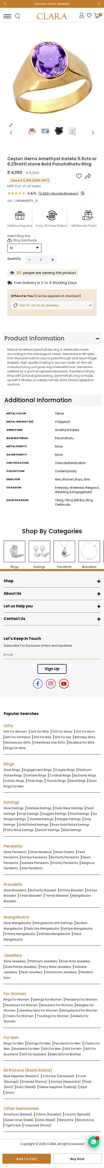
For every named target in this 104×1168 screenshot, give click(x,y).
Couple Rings (65, 770)
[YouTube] (64, 683)
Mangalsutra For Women (79, 1010)
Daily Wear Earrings (69, 808)
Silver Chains (64, 852)
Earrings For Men (39, 1043)
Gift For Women (15, 731)
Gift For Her (63, 737)
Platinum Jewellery (43, 961)
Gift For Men (52, 1049)
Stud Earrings (79, 814)
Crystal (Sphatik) (77, 1114)
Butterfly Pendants (65, 857)
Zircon (9, 1092)
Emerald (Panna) (34, 1082)
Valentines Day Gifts (49, 742)
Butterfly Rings (85, 775)
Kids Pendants (32, 868)
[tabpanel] (52, 78)
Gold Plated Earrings (33, 825)
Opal (83, 1087)
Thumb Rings (56, 781)
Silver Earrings (14, 808)
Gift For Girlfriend (17, 737)
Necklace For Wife (81, 742)
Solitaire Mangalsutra (54, 934)
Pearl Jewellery (32, 972)
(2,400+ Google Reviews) (58, 193)
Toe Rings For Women (53, 1016)
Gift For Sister (62, 731)
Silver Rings (12, 770)
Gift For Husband (33, 1054)
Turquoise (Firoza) (38, 1125)
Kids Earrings (72, 830)
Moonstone (85, 1120)
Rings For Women (16, 999)
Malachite (66, 1120)
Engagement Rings (37, 770)
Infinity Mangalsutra (20, 934)
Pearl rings (35, 781)
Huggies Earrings (54, 814)
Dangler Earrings (69, 819)
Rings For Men (14, 1043)
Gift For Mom (85, 731)
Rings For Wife (15, 748)
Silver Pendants (15, 852)
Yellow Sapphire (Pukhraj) (58, 1087)
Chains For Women (19, 1016)
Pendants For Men (67, 1043)
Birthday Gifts (84, 737)
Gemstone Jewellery (61, 972)
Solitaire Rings (35, 775)
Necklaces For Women (21, 1005)
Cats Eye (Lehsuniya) (58, 1076)
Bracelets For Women (57, 1005)
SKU (10, 201)
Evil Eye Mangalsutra (77, 928)
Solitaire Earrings (39, 808)
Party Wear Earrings (19, 830)
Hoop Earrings (29, 814)
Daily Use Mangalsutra (42, 928)
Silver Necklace (41, 852)
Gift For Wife (39, 731)
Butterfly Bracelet (43, 890)
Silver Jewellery (15, 961)
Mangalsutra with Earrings (53, 923)
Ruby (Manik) (26, 1087)
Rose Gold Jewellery (75, 961)
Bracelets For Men (26, 1049)
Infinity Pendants (65, 863)
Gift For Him (73, 1049)
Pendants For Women (81, 999)
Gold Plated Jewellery (21, 967)
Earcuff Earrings (48, 830)
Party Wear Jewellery (55, 967)
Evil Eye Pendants (34, 857)
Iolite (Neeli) (46, 1120)
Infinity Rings (14, 781)
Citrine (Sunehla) (48, 1114)
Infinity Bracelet (71, 890)
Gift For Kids (42, 737)
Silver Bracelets (15, 890)
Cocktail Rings (60, 775)
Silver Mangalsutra (17, 923)
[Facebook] (38, 683)
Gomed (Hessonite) (66, 1082)
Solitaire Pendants (35, 863)
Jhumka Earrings (41, 819)
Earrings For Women (47, 999)
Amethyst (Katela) (18, 1114)
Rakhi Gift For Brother (65, 1054)
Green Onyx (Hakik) (19, 1120)
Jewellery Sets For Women (38, 1010)
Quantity (14, 259)
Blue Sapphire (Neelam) (21, 1076)
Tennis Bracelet (57, 896)
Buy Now (77, 1159)
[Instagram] (51, 683)
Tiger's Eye (13, 1125)
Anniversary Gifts (18, 742)
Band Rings (77, 781)
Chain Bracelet (31, 896)
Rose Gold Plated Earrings (70, 825)
